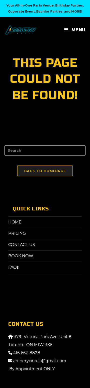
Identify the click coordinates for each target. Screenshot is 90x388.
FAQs (13, 267)
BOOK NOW (20, 256)
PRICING (17, 233)
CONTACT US (21, 244)
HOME (15, 222)
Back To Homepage (45, 171)
